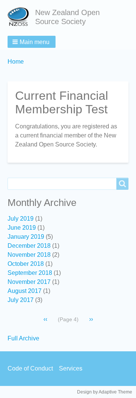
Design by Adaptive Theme (104, 392)
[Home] (21, 17)
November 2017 (29, 282)
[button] (32, 42)
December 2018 (29, 245)
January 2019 (26, 236)
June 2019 (22, 227)
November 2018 (29, 255)
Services (70, 368)
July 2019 (21, 218)
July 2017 (21, 300)
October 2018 (26, 264)
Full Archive (23, 338)
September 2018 (30, 273)
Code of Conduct (30, 368)
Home (16, 61)
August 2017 (25, 291)
